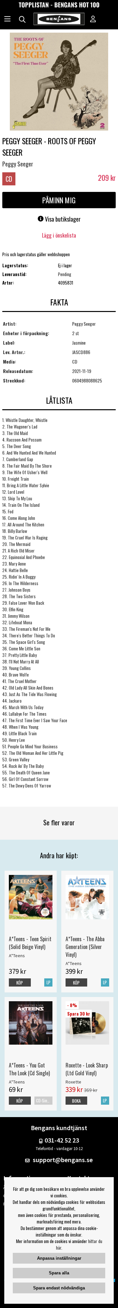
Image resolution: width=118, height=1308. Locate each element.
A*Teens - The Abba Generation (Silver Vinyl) (85, 946)
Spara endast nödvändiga (59, 1287)
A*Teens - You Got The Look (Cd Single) (29, 1069)
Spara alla (59, 1272)
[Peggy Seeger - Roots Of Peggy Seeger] (59, 82)
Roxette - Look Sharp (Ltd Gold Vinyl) (87, 1069)
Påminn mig (59, 200)
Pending (64, 274)
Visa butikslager (62, 219)
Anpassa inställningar (59, 1258)
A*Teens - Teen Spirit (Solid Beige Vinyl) (30, 943)
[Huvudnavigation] (7, 19)
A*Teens (17, 955)
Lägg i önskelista (59, 235)
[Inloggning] (93, 19)
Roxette (73, 1082)
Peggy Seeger (17, 164)
